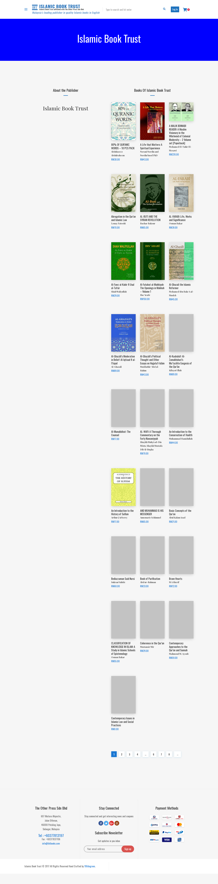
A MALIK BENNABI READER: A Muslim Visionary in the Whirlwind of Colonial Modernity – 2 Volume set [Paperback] (180, 134)
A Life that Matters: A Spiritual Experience (151, 146)
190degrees (89, 866)
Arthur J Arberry (119, 517)
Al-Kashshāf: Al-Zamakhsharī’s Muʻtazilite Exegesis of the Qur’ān (180, 361)
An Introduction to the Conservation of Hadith (180, 433)
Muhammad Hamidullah (180, 438)
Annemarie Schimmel (150, 517)
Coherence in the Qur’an (152, 643)
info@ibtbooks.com (51, 843)
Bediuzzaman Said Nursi (123, 579)
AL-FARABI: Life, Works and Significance (180, 218)
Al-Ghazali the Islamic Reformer (180, 286)
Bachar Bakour (147, 223)
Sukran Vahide (118, 582)
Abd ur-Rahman (148, 582)
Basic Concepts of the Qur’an (180, 512)
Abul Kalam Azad (177, 517)
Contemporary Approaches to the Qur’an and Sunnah (178, 646)
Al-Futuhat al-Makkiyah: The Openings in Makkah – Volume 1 (152, 288)
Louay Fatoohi (118, 223)
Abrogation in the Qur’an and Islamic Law (123, 218)
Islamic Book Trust (65, 108)
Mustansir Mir (147, 647)
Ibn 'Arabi (145, 295)
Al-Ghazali (116, 366)
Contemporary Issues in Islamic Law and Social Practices (123, 721)
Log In (175, 9)
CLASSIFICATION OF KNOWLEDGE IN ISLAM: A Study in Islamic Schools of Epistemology (123, 648)
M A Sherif (174, 582)
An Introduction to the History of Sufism (122, 512)
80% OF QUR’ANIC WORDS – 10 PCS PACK (123, 146)
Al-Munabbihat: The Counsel (121, 433)
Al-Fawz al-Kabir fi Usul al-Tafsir (122, 286)
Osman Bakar (176, 223)
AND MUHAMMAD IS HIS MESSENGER (152, 512)
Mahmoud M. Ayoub (179, 653)
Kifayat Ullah (175, 370)
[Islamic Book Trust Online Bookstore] (66, 9)
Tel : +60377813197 (51, 835)
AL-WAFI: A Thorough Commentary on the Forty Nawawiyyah (150, 435)
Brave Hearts (175, 579)
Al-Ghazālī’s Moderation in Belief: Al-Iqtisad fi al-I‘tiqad (123, 359)
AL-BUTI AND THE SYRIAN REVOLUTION (150, 218)
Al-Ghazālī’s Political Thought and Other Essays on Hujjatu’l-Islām (152, 359)
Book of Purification (150, 579)
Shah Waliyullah (119, 291)
